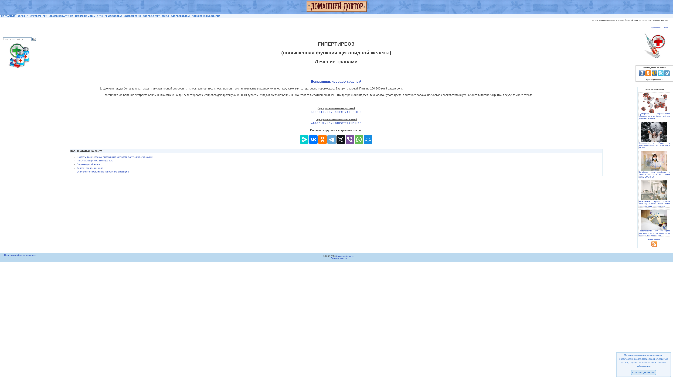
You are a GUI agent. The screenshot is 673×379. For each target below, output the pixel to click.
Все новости (654, 240)
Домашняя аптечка (61, 16)
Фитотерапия (132, 16)
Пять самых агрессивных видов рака (95, 160)
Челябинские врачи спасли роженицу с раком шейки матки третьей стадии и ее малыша (654, 203)
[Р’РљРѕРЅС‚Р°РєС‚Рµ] (313, 139)
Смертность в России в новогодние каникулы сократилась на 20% (654, 145)
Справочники (38, 16)
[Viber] (350, 139)
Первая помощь (85, 16)
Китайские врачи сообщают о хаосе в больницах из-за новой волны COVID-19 (654, 174)
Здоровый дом (180, 16)
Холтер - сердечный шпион (90, 168)
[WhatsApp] (359, 139)
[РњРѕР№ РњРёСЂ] (368, 139)
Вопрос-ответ (151, 16)
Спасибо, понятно (643, 372)
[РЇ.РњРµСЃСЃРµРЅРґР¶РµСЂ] (304, 139)
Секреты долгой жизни (88, 164)
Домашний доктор (345, 256)
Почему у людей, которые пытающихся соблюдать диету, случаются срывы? (115, 157)
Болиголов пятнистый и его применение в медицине (103, 172)
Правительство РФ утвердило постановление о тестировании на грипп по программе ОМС (654, 233)
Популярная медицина (206, 16)
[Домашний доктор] (337, 7)
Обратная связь (339, 258)
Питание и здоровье (109, 16)
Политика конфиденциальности (20, 255)
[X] (340, 139)
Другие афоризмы (659, 27)
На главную (8, 16)
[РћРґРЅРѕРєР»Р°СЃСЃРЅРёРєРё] (322, 139)
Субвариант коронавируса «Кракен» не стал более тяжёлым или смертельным (654, 116)
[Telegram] (331, 139)
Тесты (165, 16)
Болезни (23, 16)
